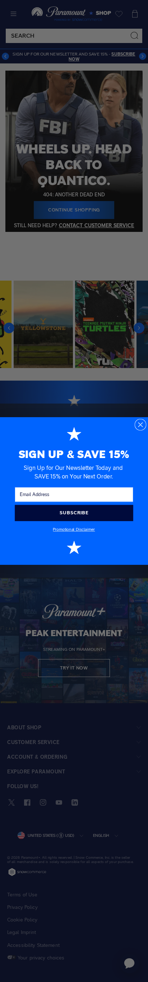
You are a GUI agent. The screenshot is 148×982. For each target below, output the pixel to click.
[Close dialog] (140, 425)
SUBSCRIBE (74, 513)
